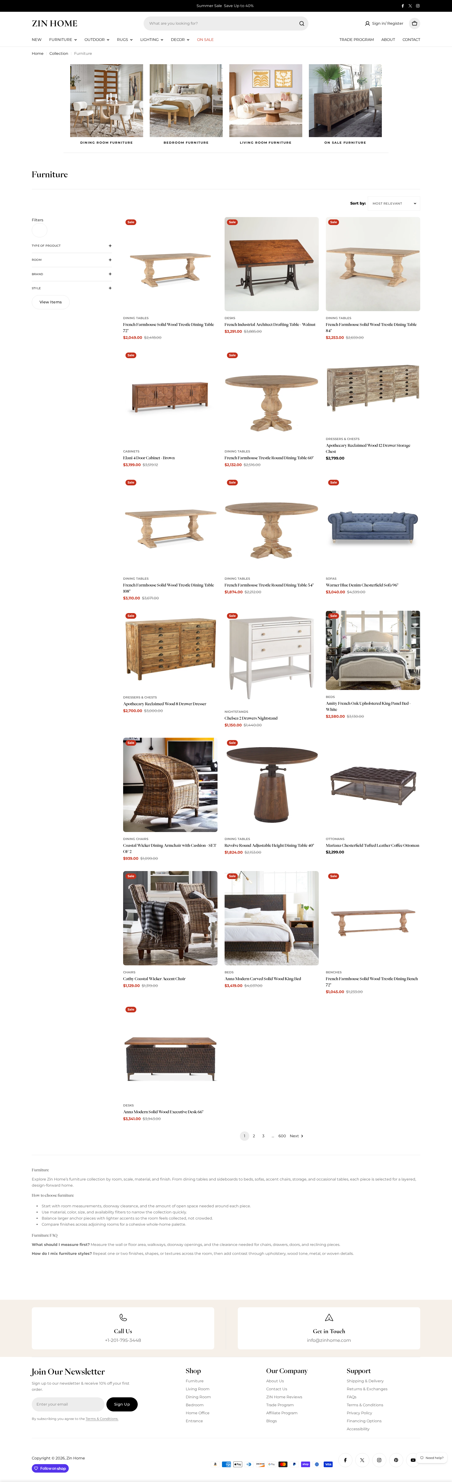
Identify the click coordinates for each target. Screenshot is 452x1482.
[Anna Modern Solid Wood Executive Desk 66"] (170, 1051)
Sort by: (358, 203)
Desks (230, 318)
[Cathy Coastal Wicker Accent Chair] (170, 918)
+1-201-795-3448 (123, 1340)
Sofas (331, 578)
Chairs (129, 972)
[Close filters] (39, 230)
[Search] (302, 23)
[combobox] (226, 23)
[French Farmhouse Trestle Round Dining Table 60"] (272, 397)
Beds (330, 697)
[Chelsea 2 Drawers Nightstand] (272, 658)
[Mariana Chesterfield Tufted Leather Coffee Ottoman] (373, 785)
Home (38, 53)
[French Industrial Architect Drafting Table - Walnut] (272, 264)
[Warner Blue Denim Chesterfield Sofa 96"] (373, 524)
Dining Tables (136, 318)
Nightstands (236, 711)
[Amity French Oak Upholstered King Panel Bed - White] (373, 650)
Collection (58, 53)
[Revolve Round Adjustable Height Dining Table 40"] (272, 785)
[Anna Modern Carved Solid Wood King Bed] (272, 918)
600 (282, 1136)
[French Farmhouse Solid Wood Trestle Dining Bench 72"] (373, 918)
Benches (334, 972)
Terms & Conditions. (102, 1419)
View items (51, 302)
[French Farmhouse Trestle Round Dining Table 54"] (272, 524)
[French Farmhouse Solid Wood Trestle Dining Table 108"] (170, 524)
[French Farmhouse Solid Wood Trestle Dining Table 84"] (373, 264)
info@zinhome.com (329, 1340)
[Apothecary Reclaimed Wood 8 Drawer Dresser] (170, 650)
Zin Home (54, 23)
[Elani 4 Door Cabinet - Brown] (170, 397)
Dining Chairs (135, 839)
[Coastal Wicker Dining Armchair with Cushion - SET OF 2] (170, 785)
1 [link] (244, 1136)
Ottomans (335, 839)
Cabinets (131, 451)
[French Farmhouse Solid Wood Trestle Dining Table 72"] (170, 264)
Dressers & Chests (342, 439)
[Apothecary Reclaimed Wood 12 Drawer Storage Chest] (373, 391)
